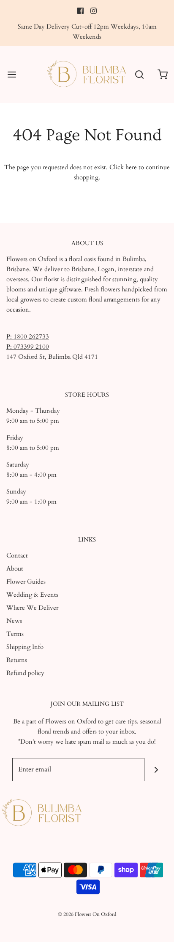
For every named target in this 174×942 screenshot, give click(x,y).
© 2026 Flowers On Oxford (87, 914)
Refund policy (25, 673)
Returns (16, 660)
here (131, 167)
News (14, 620)
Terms (15, 634)
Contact (17, 555)
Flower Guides (26, 581)
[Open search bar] (139, 74)
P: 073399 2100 (27, 346)
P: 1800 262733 (27, 336)
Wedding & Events (32, 594)
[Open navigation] (11, 74)
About (14, 568)
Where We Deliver (32, 607)
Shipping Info (25, 647)
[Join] (156, 769)
